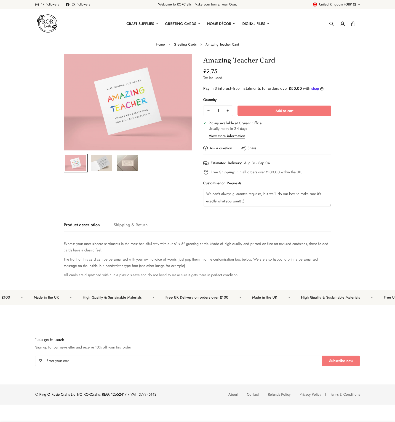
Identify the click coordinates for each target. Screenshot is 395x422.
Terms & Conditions (345, 394)
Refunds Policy (279, 394)
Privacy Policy (310, 394)
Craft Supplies (140, 23)
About (233, 394)
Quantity (210, 99)
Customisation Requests (222, 183)
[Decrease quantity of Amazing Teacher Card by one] (208, 111)
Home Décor (219, 23)
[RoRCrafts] (47, 23)
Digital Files (253, 23)
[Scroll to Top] (386, 397)
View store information (227, 136)
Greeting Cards (180, 23)
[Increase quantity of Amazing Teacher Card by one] (228, 111)
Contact (253, 394)
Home (160, 44)
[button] (353, 24)
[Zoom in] (182, 64)
